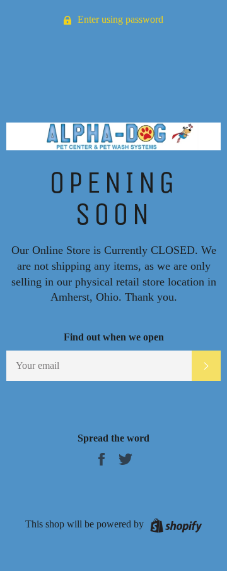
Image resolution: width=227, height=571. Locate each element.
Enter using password (119, 19)
